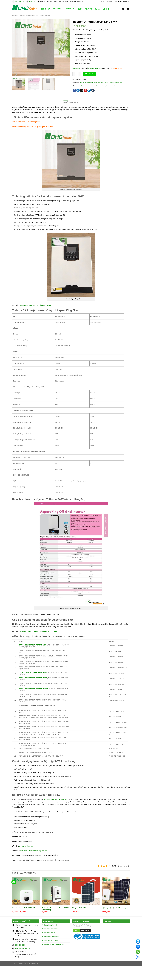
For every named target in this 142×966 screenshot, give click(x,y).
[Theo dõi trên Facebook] (114, 1)
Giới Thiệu (45, 9)
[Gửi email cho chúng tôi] (121, 1)
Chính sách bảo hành (50, 929)
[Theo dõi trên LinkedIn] (126, 1)
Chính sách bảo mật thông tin (52, 944)
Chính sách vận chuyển (50, 937)
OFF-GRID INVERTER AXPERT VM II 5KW (33, 678)
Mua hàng (89, 73)
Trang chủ (15, 15)
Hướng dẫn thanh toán (50, 940)
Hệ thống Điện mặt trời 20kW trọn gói (114, 908)
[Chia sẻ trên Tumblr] (93, 90)
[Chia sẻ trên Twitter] (78, 90)
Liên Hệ (106, 9)
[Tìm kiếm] (123, 9)
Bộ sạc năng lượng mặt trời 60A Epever (35, 305)
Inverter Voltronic (45, 15)
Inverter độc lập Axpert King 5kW (106, 86)
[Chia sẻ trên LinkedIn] (89, 90)
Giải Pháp (69, 9)
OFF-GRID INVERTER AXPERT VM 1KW (32, 645)
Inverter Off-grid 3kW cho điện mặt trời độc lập (38, 631)
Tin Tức (88, 9)
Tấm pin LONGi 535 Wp (80, 908)
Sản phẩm (57, 9)
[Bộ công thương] (86, 936)
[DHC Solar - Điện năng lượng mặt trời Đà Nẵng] (24, 7)
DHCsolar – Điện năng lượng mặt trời (33, 851)
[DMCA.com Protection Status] (82, 931)
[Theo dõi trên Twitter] (119, 1)
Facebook (32, 1)
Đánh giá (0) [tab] (74, 102)
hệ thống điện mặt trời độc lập (55, 799)
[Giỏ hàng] (128, 9)
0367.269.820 (19, 1)
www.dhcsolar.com (26, 846)
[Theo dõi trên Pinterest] (124, 1)
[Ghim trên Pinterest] (85, 90)
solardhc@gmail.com (22, 948)
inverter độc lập (91, 86)
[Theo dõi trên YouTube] (128, 1)
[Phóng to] (15, 74)
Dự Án (97, 9)
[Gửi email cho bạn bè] (81, 90)
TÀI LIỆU (102, 1)
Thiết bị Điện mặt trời (115, 82)
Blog (80, 9)
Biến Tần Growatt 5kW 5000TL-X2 (23, 908)
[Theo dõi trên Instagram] (116, 1)
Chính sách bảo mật (49, 925)
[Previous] (15, 47)
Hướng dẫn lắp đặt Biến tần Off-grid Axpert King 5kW (32, 127)
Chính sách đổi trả (49, 933)
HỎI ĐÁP (109, 1)
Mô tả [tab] (65, 102)
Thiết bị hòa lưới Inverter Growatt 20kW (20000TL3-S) (55, 909)
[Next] (66, 47)
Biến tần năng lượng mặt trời (29, 15)
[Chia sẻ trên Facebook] (74, 90)
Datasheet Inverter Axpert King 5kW (26, 122)
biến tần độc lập (80, 86)
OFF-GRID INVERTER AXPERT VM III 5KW (33, 689)
